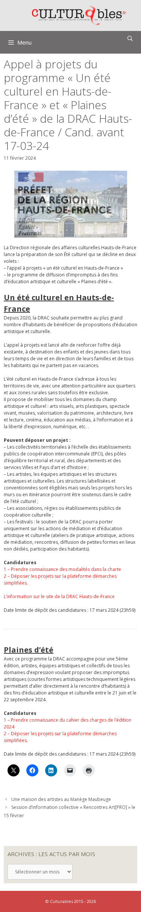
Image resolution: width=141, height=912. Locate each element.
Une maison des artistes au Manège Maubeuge (61, 799)
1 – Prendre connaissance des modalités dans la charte (62, 569)
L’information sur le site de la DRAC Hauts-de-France (59, 596)
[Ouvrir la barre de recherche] (130, 38)
